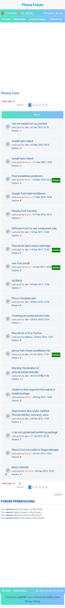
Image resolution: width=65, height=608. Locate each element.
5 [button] (43, 105)
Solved (56, 180)
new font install (21, 263)
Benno (28, 162)
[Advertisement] (32, 56)
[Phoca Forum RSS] (19, 13)
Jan (26, 127)
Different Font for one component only (34, 228)
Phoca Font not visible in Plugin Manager (35, 449)
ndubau (28, 337)
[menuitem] (29, 13)
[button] (46, 105)
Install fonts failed (22, 141)
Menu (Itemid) (20, 467)
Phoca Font (10, 93)
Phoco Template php (24, 298)
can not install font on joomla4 (29, 123)
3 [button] (36, 105)
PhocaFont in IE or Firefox (27, 333)
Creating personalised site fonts (31, 315)
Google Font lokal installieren (29, 193)
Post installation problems (27, 176)
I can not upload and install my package (35, 432)
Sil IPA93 (17, 280)
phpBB (21, 597)
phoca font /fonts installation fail (31, 350)
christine (29, 471)
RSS (23, 13)
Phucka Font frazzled (24, 210)
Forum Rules (10, 13)
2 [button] (33, 105)
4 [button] (39, 105)
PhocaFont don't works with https (31, 245)
